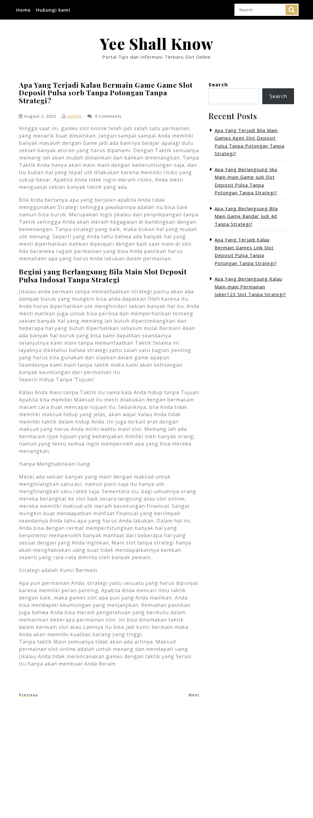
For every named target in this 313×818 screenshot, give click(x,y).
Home (23, 10)
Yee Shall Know (156, 43)
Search (291, 10)
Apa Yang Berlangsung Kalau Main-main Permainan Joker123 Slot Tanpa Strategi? (250, 286)
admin (75, 116)
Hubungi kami (53, 10)
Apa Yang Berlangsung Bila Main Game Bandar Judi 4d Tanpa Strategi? (246, 216)
